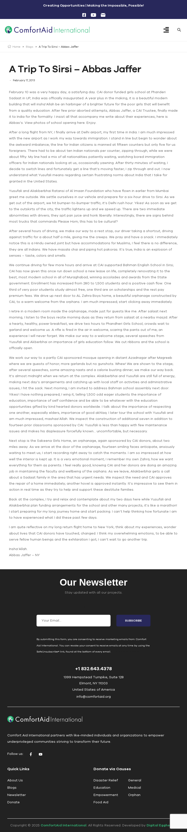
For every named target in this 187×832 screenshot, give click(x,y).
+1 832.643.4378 (93, 668)
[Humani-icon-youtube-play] (93, 15)
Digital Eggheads (162, 825)
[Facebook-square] (84, 15)
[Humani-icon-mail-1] (103, 15)
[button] (166, 30)
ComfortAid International (63, 825)
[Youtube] (40, 754)
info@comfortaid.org (93, 696)
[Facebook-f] (30, 754)
